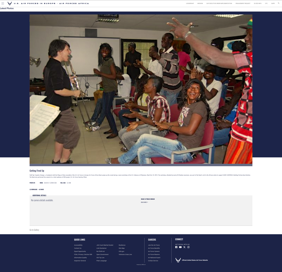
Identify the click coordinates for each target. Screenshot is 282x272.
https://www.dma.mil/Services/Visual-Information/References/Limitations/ (187, 207)
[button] (2, 3)
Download (34, 189)
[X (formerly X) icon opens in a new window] (184, 247)
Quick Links (79, 239)
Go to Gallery (34, 229)
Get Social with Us (182, 244)
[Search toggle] (278, 3)
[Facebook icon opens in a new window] (176, 247)
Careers (152, 239)
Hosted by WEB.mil (141, 264)
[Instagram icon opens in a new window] (188, 247)
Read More (144, 202)
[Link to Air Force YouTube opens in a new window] (180, 247)
